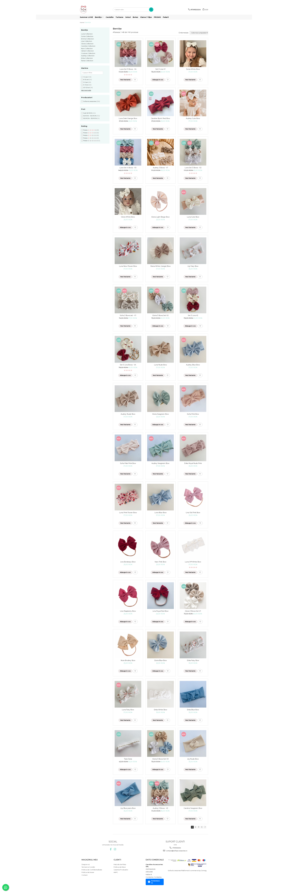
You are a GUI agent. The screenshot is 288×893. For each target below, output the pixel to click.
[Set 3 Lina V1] (160, 53)
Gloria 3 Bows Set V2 (160, 315)
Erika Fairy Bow (193, 660)
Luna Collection (87, 34)
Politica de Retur (120, 867)
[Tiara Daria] (128, 743)
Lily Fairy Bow (193, 266)
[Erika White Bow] (160, 694)
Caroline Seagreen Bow (193, 808)
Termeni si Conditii (88, 867)
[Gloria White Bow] (128, 201)
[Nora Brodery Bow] (128, 645)
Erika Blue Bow (193, 710)
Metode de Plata (120, 864)
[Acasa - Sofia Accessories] (91, 9)
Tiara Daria (128, 759)
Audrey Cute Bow (193, 118)
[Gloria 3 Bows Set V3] (160, 743)
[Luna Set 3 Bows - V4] (128, 53)
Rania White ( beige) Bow (160, 266)
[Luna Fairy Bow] (128, 694)
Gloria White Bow (128, 217)
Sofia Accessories (89, 101)
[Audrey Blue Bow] (193, 349)
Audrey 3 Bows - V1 (160, 168)
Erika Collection (87, 58)
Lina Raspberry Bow (128, 611)
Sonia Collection (87, 36)
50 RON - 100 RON (89, 116)
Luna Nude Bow (160, 365)
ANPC (116, 872)
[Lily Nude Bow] (193, 743)
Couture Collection (88, 53)
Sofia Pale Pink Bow (128, 463)
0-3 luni (86, 85)
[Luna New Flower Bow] (128, 250)
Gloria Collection (87, 44)
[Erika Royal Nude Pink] (193, 448)
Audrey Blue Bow (193, 365)
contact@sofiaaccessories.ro (176, 851)
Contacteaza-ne (155, 882)
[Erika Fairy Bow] (193, 645)
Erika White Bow (160, 710)
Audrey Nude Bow (128, 414)
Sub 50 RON (87, 113)
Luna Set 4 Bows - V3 (127, 168)
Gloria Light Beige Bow (160, 217)
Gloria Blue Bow (160, 660)
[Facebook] (111, 849)
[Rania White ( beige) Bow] (160, 250)
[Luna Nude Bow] (160, 349)
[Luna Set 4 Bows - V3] (128, 152)
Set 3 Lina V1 (160, 69)
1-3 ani (85, 77)
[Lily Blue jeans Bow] (128, 792)
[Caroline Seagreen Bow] (193, 792)
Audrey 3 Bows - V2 (160, 808)
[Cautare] (151, 9)
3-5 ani (85, 82)
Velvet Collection (87, 51)
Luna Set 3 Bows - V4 (128, 69)
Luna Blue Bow (160, 513)
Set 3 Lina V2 (193, 315)
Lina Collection (86, 41)
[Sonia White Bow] (193, 53)
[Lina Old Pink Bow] (193, 497)
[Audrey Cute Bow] (193, 103)
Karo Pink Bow (160, 562)
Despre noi (86, 864)
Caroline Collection (88, 46)
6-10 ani (86, 79)
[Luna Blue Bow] (160, 497)
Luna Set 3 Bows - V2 (193, 168)
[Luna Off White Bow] (193, 546)
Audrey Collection (87, 56)
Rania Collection (87, 61)
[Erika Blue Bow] (193, 694)
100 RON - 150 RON (90, 118)
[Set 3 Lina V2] (193, 300)
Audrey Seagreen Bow (160, 463)
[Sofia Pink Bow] (193, 398)
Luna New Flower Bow (128, 266)
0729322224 (176, 848)
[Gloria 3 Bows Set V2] (160, 300)
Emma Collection (87, 39)
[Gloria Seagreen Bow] (160, 398)
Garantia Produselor (121, 870)
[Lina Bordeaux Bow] (128, 546)
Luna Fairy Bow (128, 710)
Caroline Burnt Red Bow (160, 118)
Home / (82, 22)
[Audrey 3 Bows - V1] (160, 152)
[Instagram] (115, 849)
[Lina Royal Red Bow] (160, 595)
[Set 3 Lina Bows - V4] (128, 349)
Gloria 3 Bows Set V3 (160, 759)
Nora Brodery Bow (128, 660)
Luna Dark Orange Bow (128, 118)
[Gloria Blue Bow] (160, 645)
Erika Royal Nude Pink (193, 463)
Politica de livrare (88, 872)
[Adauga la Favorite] (135, 80)
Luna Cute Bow (193, 217)
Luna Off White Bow (193, 562)
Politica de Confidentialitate (92, 870)
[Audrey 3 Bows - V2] (160, 792)
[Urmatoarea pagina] (205, 827)
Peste (85, 130)
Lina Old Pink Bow (193, 513)
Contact (85, 875)
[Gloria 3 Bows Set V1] (193, 595)
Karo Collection (87, 48)
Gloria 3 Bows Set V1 (193, 611)
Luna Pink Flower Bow (128, 513)
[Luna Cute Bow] (193, 201)
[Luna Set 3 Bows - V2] (193, 152)
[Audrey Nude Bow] (128, 398)
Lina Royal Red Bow (160, 611)
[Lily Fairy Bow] (193, 250)
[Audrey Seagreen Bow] (160, 448)
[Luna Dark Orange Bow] (128, 103)
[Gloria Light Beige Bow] (160, 201)
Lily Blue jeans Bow (128, 808)
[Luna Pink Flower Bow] (128, 497)
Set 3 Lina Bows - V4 (128, 365)
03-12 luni (86, 87)
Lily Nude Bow (193, 759)
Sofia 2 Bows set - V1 (128, 315)
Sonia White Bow (193, 69)
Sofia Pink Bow (193, 414)
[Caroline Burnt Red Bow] (160, 103)
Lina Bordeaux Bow (128, 562)
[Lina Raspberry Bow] (128, 595)
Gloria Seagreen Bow (160, 414)
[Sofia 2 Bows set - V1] (128, 300)
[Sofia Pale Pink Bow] (128, 448)
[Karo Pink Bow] (160, 546)
